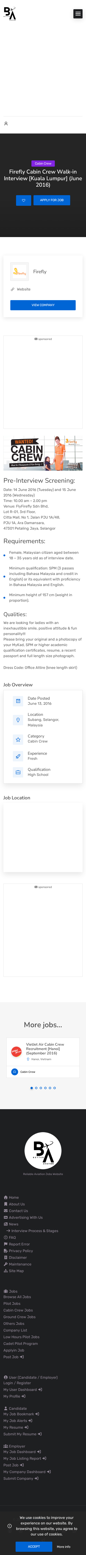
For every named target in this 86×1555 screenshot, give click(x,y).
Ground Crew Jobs (19, 1317)
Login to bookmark (23, 200)
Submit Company (18, 1478)
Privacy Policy (20, 1251)
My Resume (13, 1427)
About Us (16, 1204)
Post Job (11, 1357)
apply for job (52, 200)
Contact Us (18, 1211)
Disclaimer (17, 1257)
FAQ (12, 1237)
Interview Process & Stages (34, 1231)
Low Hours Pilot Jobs (21, 1337)
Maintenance (19, 1264)
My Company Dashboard (25, 1472)
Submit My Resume (20, 1434)
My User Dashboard (20, 1389)
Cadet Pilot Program (20, 1343)
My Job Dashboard (20, 1452)
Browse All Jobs (17, 1297)
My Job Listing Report (22, 1458)
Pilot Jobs (11, 1303)
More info (63, 1547)
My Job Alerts (15, 1421)
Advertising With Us (25, 1217)
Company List (15, 1330)
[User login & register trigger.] (5, 124)
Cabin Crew (38, 741)
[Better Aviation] (10, 13)
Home (13, 1197)
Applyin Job (13, 1350)
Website (24, 289)
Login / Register (17, 1383)
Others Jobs (13, 1323)
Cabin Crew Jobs (18, 1310)
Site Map (16, 1271)
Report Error (19, 1244)
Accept (34, 1547)
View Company (43, 305)
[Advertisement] (43, 66)
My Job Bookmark (19, 1414)
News (13, 1224)
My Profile (12, 1396)
